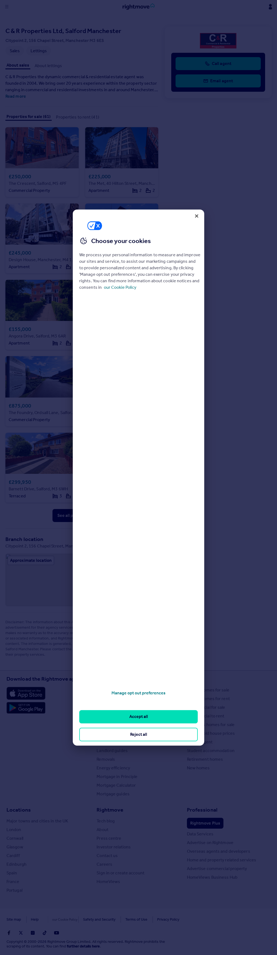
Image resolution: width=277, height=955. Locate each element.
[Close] (197, 216)
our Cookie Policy (120, 287)
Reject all (138, 734)
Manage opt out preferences (138, 692)
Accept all (138, 716)
